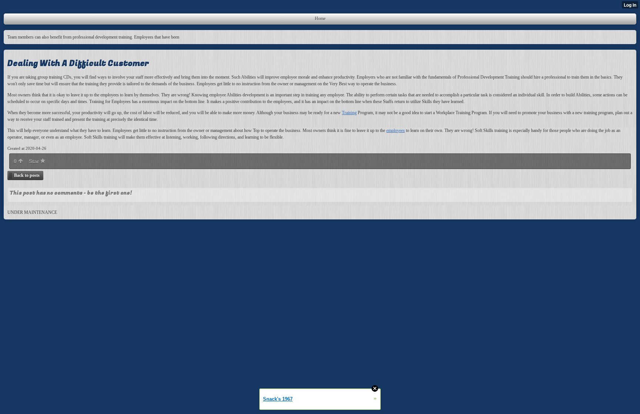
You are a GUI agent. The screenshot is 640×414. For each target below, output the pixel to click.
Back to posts (27, 175)
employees (395, 130)
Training (349, 112)
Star (34, 161)
